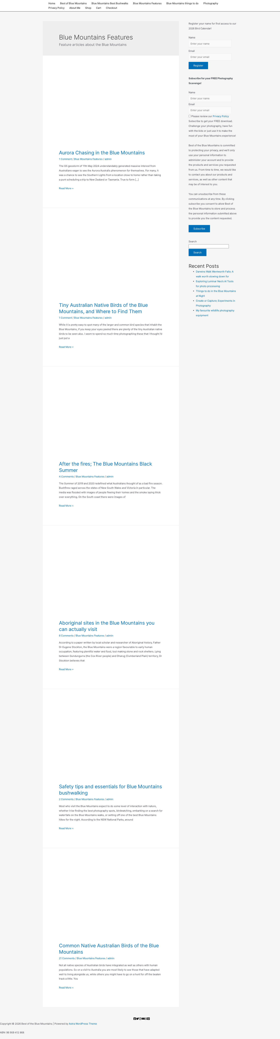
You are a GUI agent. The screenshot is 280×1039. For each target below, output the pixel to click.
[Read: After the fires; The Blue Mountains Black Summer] (111, 418)
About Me (74, 7)
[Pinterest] (148, 1018)
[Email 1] (145, 1018)
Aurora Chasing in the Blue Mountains (102, 153)
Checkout (111, 7)
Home (51, 3)
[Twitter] (137, 1018)
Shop (88, 7)
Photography (210, 3)
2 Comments (66, 799)
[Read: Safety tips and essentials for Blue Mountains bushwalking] (111, 740)
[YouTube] (143, 1018)
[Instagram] (140, 1018)
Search (193, 241)
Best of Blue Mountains (73, 3)
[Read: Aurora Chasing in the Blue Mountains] (111, 107)
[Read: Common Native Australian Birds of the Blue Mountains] (111, 899)
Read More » (66, 188)
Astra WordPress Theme (83, 1023)
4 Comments (66, 476)
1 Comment (65, 159)
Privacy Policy (56, 7)
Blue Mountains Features (147, 3)
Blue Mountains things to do (182, 3)
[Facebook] (134, 1018)
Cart (98, 7)
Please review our (210, 116)
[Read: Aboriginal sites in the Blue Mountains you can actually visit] (111, 577)
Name (192, 37)
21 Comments (67, 958)
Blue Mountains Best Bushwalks (110, 3)
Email (192, 50)
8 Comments (66, 635)
